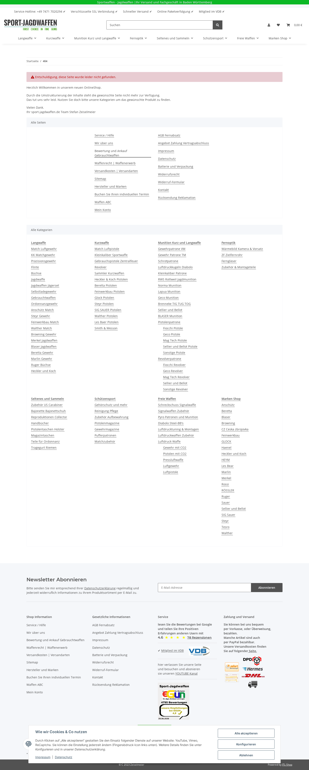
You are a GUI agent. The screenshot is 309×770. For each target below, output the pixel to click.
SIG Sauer (228, 515)
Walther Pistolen (106, 316)
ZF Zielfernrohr (232, 255)
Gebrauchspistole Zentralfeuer (116, 261)
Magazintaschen (42, 435)
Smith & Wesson (106, 328)
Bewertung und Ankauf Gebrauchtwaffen (111, 153)
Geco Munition (168, 298)
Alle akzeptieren (246, 733)
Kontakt (163, 190)
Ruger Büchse (41, 365)
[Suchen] (217, 24)
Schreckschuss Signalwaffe (177, 405)
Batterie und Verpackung (175, 166)
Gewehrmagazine (107, 429)
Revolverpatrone (169, 359)
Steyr (225, 521)
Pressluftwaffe (173, 460)
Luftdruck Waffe (169, 441)
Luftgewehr (171, 466)
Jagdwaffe (38, 279)
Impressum (166, 151)
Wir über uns (104, 143)
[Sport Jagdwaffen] (30, 25)
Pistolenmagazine (107, 423)
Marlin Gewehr (41, 359)
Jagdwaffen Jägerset (45, 285)
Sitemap (100, 179)
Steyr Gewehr (40, 316)
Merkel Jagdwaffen (44, 340)
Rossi (225, 484)
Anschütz (228, 405)
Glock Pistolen (104, 298)
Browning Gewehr (43, 334)
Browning (228, 423)
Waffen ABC (103, 202)
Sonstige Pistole (174, 353)
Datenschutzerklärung (100, 588)
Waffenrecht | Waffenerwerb (115, 163)
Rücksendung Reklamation (176, 198)
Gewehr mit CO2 (174, 448)
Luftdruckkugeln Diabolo (175, 267)
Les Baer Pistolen (107, 322)
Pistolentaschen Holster (47, 429)
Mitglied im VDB (172, 651)
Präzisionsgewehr (43, 261)
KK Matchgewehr (43, 255)
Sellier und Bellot (170, 310)
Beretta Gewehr (42, 353)
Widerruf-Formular (171, 182)
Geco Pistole (171, 334)
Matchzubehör (105, 441)
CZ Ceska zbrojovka (235, 429)
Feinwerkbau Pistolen (110, 292)
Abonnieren (266, 588)
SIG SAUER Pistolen (108, 310)
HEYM (226, 460)
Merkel (226, 478)
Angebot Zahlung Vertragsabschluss (183, 143)
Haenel (226, 448)
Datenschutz (167, 159)
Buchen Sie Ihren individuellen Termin (122, 194)
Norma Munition (169, 285)
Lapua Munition (169, 292)
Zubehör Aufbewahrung (111, 417)
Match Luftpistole (107, 249)
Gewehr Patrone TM (172, 255)
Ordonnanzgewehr (44, 304)
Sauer (226, 502)
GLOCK (226, 441)
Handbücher (40, 423)
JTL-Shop (287, 764)
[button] (268, 25)
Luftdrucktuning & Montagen (178, 429)
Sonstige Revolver (175, 389)
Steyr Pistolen (104, 304)
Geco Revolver (173, 371)
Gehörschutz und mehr (111, 405)
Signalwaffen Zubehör (173, 411)
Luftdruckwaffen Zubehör (176, 435)
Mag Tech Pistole (175, 340)
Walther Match (41, 328)
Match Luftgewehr (44, 249)
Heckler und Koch (43, 371)
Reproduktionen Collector (49, 417)
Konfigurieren (246, 744)
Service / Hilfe (104, 135)
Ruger (226, 496)
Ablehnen (246, 755)
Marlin (226, 472)
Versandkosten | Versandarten (116, 171)
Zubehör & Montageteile (239, 267)
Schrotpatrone (168, 261)
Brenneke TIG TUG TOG (174, 304)
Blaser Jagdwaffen (44, 346)
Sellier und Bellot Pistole (180, 346)
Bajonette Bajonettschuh (48, 411)
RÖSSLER (228, 490)
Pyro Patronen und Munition (178, 417)
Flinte (35, 267)
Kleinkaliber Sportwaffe (111, 255)
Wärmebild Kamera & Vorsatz (242, 249)
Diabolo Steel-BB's (171, 423)
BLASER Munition (170, 316)
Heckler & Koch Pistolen (111, 279)
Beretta (227, 411)
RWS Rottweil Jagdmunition (177, 279)
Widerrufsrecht (169, 174)
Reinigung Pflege (106, 411)
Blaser (226, 417)
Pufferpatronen (105, 435)
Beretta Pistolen (106, 285)
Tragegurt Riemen (44, 448)
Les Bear (228, 466)
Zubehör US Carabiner (47, 405)
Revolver (101, 267)
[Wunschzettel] (278, 25)
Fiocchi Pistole (173, 328)
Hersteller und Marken (111, 186)
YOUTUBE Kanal (186, 673)
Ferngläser (229, 261)
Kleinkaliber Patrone (172, 273)
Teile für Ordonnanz (45, 441)
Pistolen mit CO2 (174, 454)
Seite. (252, 651)
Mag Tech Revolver (176, 377)
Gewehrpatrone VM (171, 249)
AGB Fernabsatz (169, 135)
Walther (227, 533)
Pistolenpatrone (169, 322)
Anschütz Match (42, 310)
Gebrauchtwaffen (43, 298)
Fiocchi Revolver (174, 365)
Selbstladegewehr (43, 292)
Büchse (36, 273)
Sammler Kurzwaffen (109, 273)
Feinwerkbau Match (45, 322)
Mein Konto (103, 210)
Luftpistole (170, 472)
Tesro (225, 527)
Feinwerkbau (231, 435)
